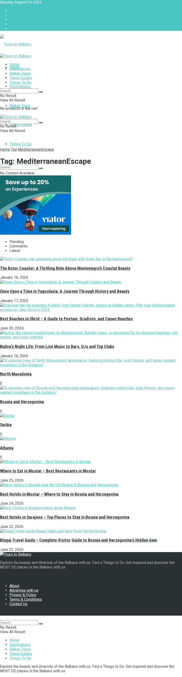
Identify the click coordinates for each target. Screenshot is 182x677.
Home (14, 64)
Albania (7, 448)
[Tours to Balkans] (15, 44)
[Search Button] (41, 168)
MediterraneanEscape (36, 149)
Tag (14, 149)
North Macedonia (16, 374)
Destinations (20, 86)
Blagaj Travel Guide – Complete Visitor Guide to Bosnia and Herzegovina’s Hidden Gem (78, 540)
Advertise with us (23, 15)
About (14, 10)
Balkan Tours (20, 105)
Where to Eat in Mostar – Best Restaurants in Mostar (48, 471)
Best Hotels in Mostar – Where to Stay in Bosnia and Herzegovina (59, 494)
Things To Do (20, 144)
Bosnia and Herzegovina (22, 401)
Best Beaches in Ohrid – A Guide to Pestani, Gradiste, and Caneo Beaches (66, 318)
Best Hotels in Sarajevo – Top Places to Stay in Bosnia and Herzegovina (64, 517)
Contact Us (18, 28)
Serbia (6, 424)
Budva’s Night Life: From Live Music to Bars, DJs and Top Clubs (57, 346)
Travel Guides (20, 125)
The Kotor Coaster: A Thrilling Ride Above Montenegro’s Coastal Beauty (65, 268)
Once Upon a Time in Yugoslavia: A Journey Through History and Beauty (64, 291)
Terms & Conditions (25, 24)
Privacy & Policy (22, 19)
